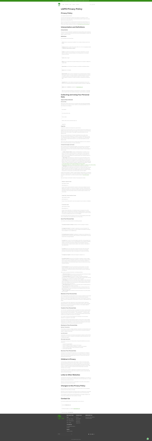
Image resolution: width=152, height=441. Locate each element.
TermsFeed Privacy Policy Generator (83, 24)
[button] (70, 4)
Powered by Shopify (78, 439)
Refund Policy (78, 421)
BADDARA (74, 439)
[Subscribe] (71, 434)
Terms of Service (78, 418)
